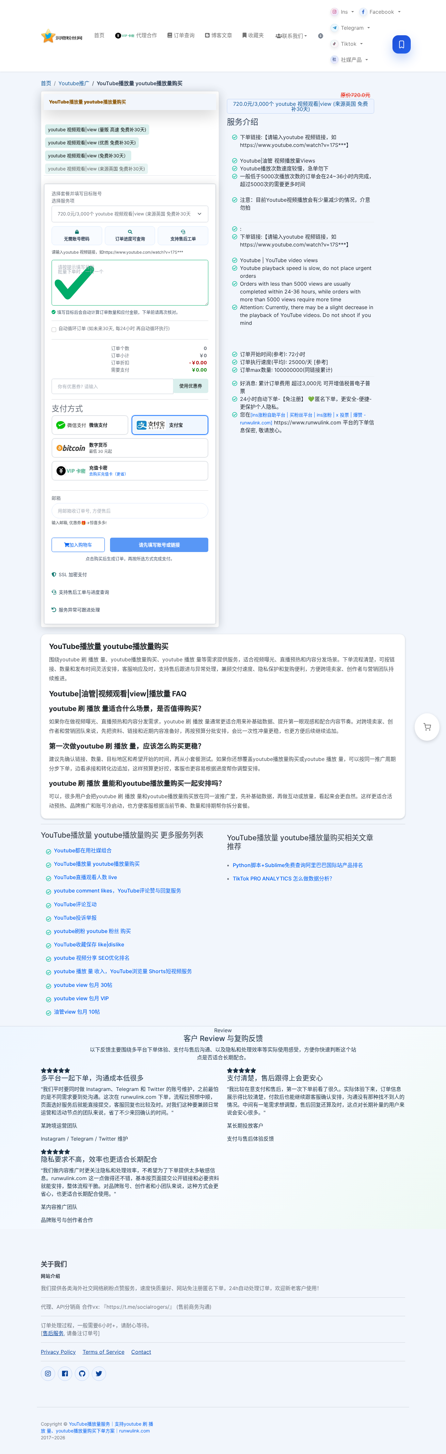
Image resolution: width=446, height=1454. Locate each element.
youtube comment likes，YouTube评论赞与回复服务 (117, 890)
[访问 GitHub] (82, 1374)
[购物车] (427, 727)
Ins (344, 11)
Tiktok (349, 43)
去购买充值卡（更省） (108, 474)
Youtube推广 (73, 83)
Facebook (382, 11)
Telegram (352, 27)
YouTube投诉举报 (75, 917)
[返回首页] (62, 35)
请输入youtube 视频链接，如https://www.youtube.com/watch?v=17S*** (117, 252)
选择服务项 (63, 200)
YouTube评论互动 (75, 904)
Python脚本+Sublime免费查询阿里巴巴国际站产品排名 (298, 865)
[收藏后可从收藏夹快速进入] (401, 44)
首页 (46, 83)
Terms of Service (103, 1352)
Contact (141, 1352)
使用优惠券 (190, 385)
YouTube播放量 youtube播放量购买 (97, 864)
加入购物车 (80, 544)
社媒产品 (347, 59)
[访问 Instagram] (48, 1374)
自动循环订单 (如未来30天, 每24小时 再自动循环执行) (114, 328)
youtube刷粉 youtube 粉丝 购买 (92, 931)
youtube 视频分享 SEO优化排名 (92, 958)
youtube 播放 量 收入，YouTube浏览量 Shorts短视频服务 (123, 971)
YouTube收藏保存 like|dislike (89, 944)
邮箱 (56, 498)
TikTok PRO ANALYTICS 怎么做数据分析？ (284, 878)
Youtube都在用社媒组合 (83, 850)
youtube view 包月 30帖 (83, 985)
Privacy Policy (58, 1352)
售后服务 (53, 1333)
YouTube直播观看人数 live (85, 877)
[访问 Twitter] (99, 1374)
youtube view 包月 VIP (81, 998)
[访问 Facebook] (65, 1374)
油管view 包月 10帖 (77, 1011)
